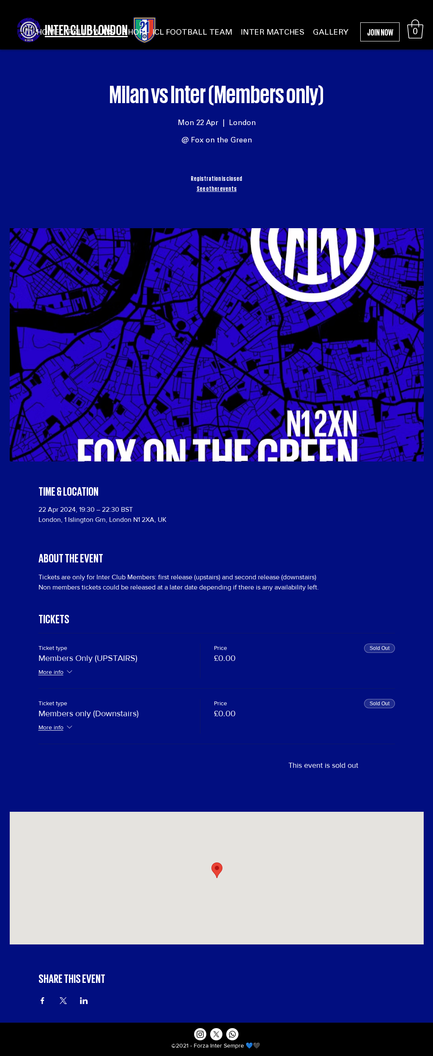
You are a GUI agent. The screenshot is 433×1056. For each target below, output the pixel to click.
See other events (217, 188)
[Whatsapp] (232, 1034)
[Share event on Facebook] (42, 1000)
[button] (415, 28)
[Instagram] (200, 1034)
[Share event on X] (63, 1000)
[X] (216, 1034)
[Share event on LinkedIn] (84, 1000)
